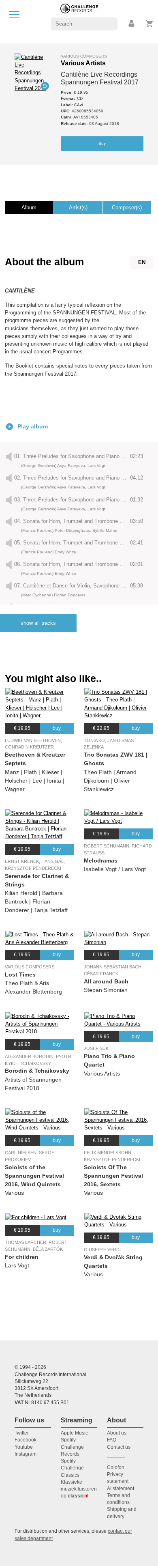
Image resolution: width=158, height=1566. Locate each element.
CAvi (78, 105)
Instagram (25, 1454)
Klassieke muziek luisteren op (79, 1489)
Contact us (118, 1447)
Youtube (24, 1447)
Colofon (115, 1467)
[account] (132, 24)
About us (116, 1432)
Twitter (22, 1432)
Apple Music (74, 1432)
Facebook (25, 1439)
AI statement (120, 1488)
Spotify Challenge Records (72, 1446)
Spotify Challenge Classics (72, 1468)
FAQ (111, 1439)
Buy (102, 143)
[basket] (149, 24)
